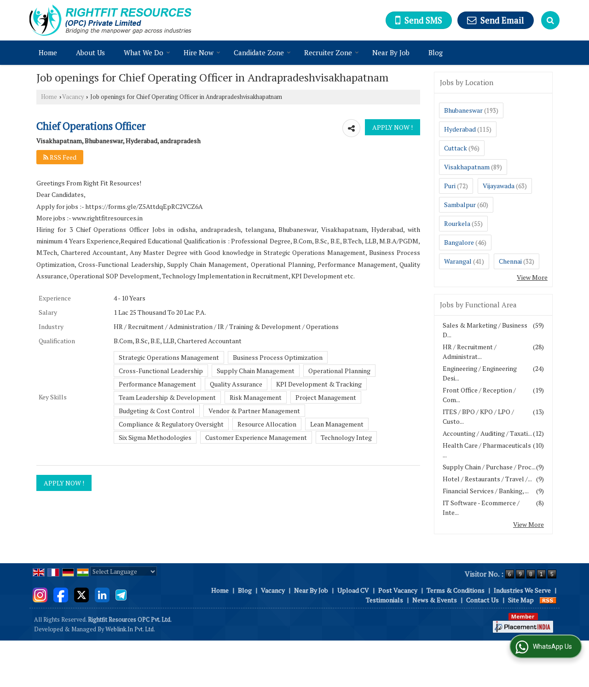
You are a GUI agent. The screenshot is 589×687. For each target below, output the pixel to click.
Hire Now (199, 52)
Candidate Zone (259, 52)
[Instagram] (40, 593)
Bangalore (459, 242)
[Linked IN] (102, 593)
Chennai (510, 261)
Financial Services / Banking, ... (486, 490)
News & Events (434, 599)
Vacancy (73, 97)
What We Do (143, 52)
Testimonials (384, 599)
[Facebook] (60, 593)
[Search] (550, 20)
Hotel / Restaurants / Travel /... (487, 478)
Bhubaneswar (463, 110)
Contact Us (482, 599)
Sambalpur (460, 204)
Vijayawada (498, 185)
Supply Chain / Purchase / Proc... (489, 466)
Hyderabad (460, 129)
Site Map (521, 599)
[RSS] (548, 599)
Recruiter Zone (328, 52)
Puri (450, 185)
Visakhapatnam (467, 166)
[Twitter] (81, 593)
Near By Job (391, 52)
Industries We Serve (522, 590)
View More (532, 277)
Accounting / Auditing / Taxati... (487, 433)
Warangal (458, 261)
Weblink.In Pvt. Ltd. (130, 629)
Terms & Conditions (456, 590)
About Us (90, 52)
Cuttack (455, 148)
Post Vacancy (397, 590)
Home (48, 52)
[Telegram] (121, 593)
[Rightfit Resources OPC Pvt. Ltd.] (110, 20)
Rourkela (457, 223)
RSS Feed (62, 157)
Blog (435, 52)
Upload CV (353, 590)
